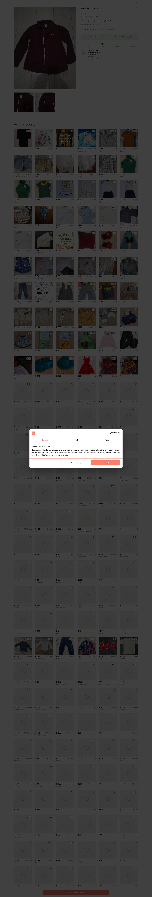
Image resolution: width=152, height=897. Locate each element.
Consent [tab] (45, 440)
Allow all (105, 463)
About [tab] (107, 440)
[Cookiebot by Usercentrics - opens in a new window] (111, 433)
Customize (74, 463)
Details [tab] (76, 440)
